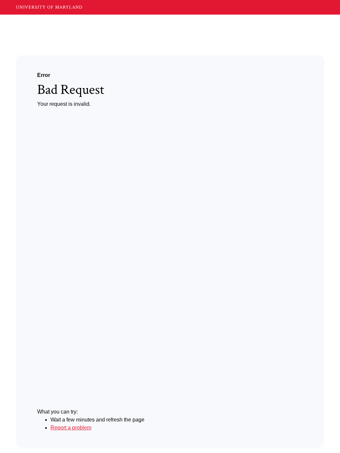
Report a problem (70, 427)
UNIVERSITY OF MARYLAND (49, 7)
